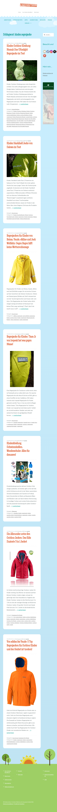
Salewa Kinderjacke (25, 218)
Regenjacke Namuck (21, 124)
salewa (29, 515)
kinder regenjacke (19, 216)
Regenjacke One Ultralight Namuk (20, 126)
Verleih (27, 23)
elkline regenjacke (17, 316)
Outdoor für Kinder (11, 621)
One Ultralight (20, 120)
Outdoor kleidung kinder (13, 122)
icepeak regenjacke (18, 422)
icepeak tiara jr (27, 422)
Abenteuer (7, 20)
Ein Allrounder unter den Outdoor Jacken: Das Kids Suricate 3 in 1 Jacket (19, 538)
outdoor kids (27, 621)
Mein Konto (36, 12)
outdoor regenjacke (28, 424)
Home (19, 12)
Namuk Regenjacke (11, 120)
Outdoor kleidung (14, 622)
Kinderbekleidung (11, 741)
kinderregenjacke (28, 216)
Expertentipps (17, 20)
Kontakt (20, 771)
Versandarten (8, 783)
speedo (33, 515)
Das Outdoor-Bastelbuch (27, 12)
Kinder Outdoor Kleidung (19, 111)
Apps (26, 20)
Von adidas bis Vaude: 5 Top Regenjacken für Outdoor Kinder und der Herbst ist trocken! (22, 645)
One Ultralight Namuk (29, 120)
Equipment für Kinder (17, 615)
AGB (46, 779)
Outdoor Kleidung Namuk (25, 122)
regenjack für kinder (12, 426)
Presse (50, 20)
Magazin (42, 20)
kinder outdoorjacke (12, 317)
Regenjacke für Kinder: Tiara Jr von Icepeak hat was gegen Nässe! (21, 340)
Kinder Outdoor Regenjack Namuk (20, 113)
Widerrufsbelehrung (9, 786)
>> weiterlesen (23, 104)
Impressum (47, 771)
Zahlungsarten (8, 779)
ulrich (25, 43)
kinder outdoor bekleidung (29, 617)
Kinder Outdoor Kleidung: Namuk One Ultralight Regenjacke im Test (19, 50)
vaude (11, 624)
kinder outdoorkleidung (23, 115)
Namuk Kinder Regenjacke (17, 118)
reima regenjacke (14, 319)
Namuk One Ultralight (30, 118)
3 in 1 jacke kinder (17, 617)
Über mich (20, 774)
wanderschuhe (10, 517)
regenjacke (19, 426)
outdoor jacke (20, 621)
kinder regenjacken (20, 619)
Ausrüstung (34, 20)
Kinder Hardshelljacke (18, 215)
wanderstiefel (17, 517)
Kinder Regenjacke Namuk (19, 117)
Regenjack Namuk (11, 124)
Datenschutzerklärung (8, 803)
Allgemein (14, 511)
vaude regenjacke (23, 319)
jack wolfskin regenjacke (29, 316)
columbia (15, 513)
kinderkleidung (15, 109)
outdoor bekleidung (31, 619)
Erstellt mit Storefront (19, 803)
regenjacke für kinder (12, 743)
